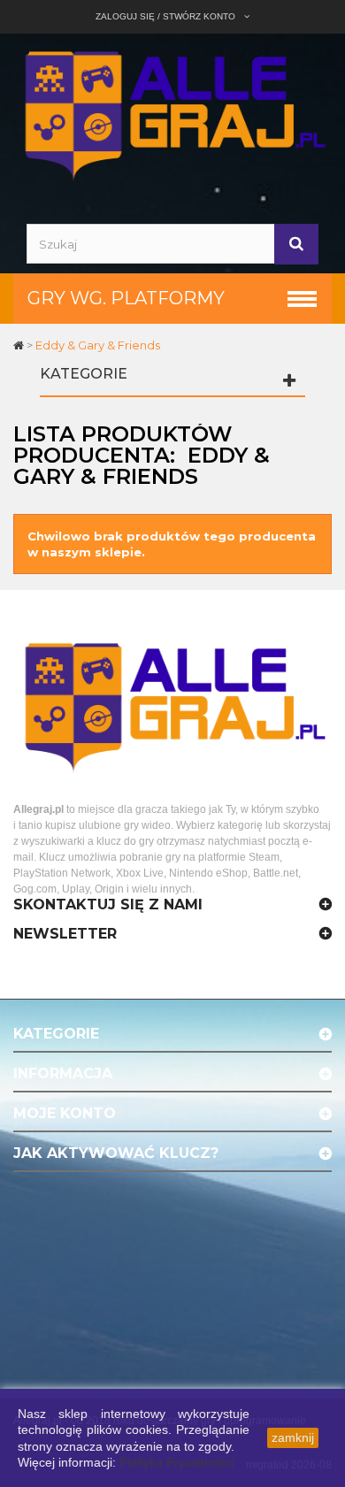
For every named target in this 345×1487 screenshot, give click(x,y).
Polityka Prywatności (176, 1462)
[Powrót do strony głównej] (20, 345)
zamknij (293, 1437)
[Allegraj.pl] (172, 112)
